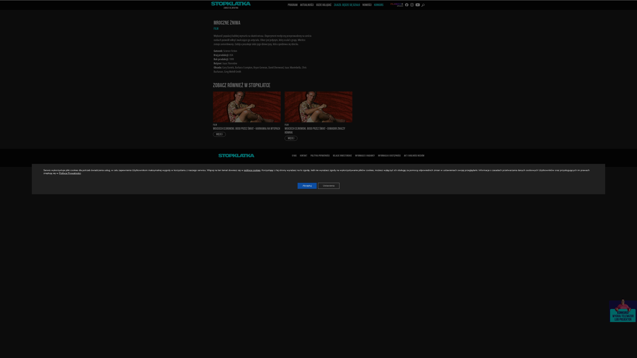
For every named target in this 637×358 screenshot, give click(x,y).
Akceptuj (307, 185)
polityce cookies (252, 170)
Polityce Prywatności (70, 173)
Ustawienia (328, 185)
